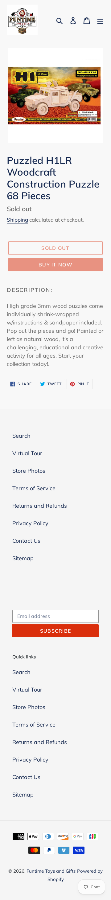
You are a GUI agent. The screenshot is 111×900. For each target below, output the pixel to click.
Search (21, 435)
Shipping (17, 219)
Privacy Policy (30, 523)
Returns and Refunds (39, 505)
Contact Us (26, 540)
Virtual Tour (27, 453)
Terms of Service (34, 488)
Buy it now (55, 265)
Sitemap (23, 558)
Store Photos (28, 470)
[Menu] (100, 20)
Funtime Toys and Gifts (51, 871)
